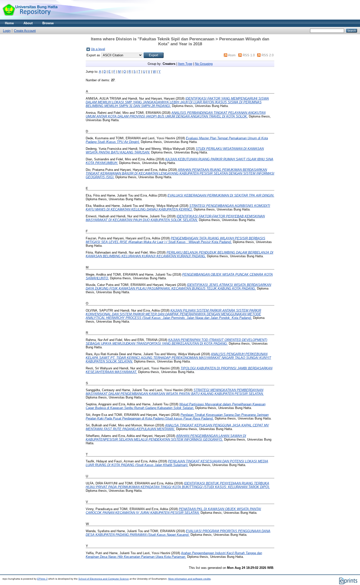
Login (7, 31)
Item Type (185, 64)
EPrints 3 (42, 578)
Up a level (98, 49)
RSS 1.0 (249, 55)
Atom (232, 55)
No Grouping (204, 64)
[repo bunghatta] (30, 18)
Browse (48, 23)
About (28, 23)
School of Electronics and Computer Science (103, 578)
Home (9, 23)
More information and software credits (189, 578)
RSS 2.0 (268, 55)
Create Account (25, 31)
